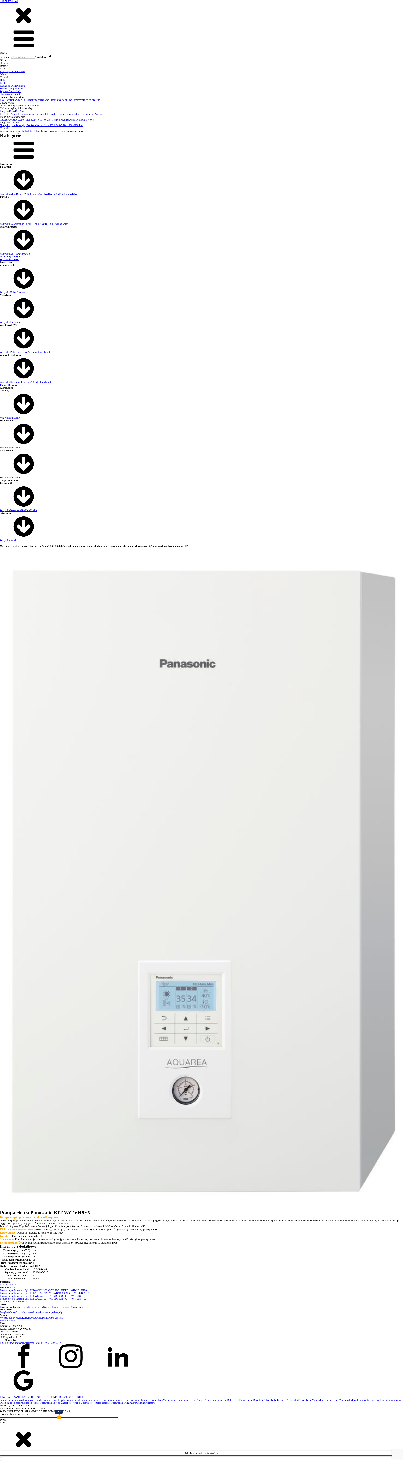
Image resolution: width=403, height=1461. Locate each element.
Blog (2, 82)
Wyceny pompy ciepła (11, 131)
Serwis (3, 1320)
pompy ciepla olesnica (98, 1400)
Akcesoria (15, 253)
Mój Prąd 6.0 (27, 119)
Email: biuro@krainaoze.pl (13, 1343)
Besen (13, 510)
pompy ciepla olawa (153, 1400)
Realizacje (5, 71)
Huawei (52, 194)
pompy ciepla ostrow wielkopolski (126, 1400)
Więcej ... (99, 114)
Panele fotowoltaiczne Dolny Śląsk (221, 1400)
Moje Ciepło (40, 119)
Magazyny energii (36, 99)
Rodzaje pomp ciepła (61, 114)
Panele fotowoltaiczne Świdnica (24, 1402)
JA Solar (14, 224)
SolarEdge (72, 194)
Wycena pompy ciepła (11, 1317)
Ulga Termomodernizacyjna (60, 119)
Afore (13, 194)
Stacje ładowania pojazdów (58, 99)
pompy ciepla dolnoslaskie (13, 1400)
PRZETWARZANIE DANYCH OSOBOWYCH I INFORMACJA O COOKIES (41, 1397)
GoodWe (43, 194)
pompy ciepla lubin (77, 1400)
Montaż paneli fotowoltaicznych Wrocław (183, 1400)
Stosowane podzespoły (27, 105)
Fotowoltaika (6, 99)
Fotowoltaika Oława (121, 1402)
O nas (14, 71)
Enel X (33, 510)
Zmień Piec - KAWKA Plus (69, 125)
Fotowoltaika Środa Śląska (53, 1402)
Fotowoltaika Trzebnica (99, 1402)
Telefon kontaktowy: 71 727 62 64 (44, 1343)
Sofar (64, 194)
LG (31, 224)
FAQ (7, 1312)
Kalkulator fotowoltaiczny (35, 1317)
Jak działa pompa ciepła (83, 114)
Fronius (35, 194)
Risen (48, 224)
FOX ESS (26, 194)
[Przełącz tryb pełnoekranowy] (1, 1457)
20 (14, 1301)
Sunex (40, 352)
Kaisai (13, 292)
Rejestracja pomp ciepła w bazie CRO (32, 114)
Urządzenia (26, 253)
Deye (18, 194)
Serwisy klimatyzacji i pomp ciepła (66, 131)
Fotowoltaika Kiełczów (143, 1402)
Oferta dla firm (55, 1317)
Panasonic (22, 292)
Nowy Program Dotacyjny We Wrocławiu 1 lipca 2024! (28, 125)
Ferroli (19, 352)
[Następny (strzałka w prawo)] (1, 1460)
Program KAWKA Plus (12, 111)
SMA (59, 194)
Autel (19, 510)
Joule (24, 352)
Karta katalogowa (9, 1284)
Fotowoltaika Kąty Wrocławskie (336, 1400)
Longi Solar (39, 224)
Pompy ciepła (20, 99)
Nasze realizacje (8, 105)
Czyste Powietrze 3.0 (10, 119)
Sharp (54, 224)
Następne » (21, 1301)
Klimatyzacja (78, 99)
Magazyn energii (35, 1307)
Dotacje (4, 80)
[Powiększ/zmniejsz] (0, 1457)
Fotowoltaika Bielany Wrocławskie (280, 1400)
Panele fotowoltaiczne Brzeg (366, 1400)
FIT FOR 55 (6, 114)
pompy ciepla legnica (57, 1400)
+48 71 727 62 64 (9, 1)
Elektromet (15, 382)
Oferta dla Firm (92, 99)
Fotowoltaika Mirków (309, 1400)
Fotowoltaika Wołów (77, 1402)
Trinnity (48, 352)
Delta (13, 352)
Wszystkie (5, 194)
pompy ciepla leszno (36, 1400)
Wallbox (26, 510)
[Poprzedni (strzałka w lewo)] (0, 1460)
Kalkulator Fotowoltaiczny (35, 131)
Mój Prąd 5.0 (80, 119)
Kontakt (21, 71)
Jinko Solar (24, 224)
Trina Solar (62, 224)
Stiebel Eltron (38, 382)
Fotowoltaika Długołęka (251, 1400)
